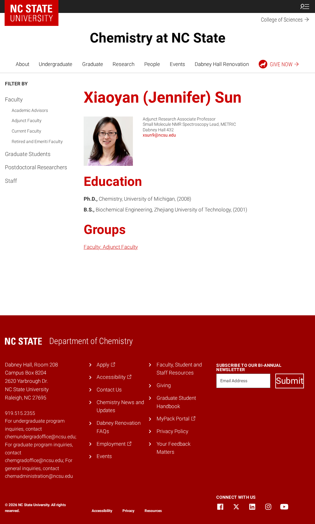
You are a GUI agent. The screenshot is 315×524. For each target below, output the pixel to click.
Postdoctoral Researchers (36, 167)
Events (177, 64)
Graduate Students (27, 154)
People (152, 64)
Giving (164, 385)
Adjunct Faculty (27, 120)
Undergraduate (55, 64)
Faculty (14, 99)
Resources (153, 511)
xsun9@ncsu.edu (159, 135)
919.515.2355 (20, 413)
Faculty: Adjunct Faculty (111, 247)
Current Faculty (26, 131)
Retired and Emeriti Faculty (37, 141)
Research (123, 64)
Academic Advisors (30, 110)
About (22, 64)
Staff (11, 181)
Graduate (92, 64)
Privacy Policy (172, 431)
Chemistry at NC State (157, 38)
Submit (289, 381)
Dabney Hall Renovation (222, 64)
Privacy (128, 511)
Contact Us (109, 390)
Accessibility (102, 511)
